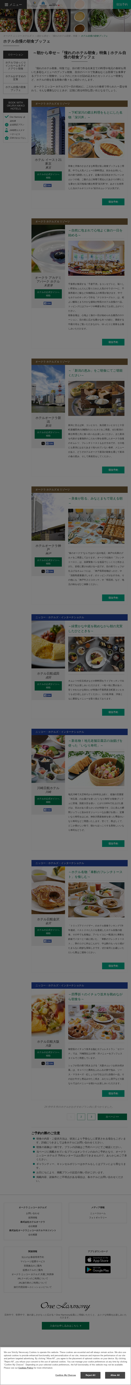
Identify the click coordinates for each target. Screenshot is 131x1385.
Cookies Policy (25, 1368)
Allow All (115, 1375)
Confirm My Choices (65, 1375)
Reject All (90, 1375)
